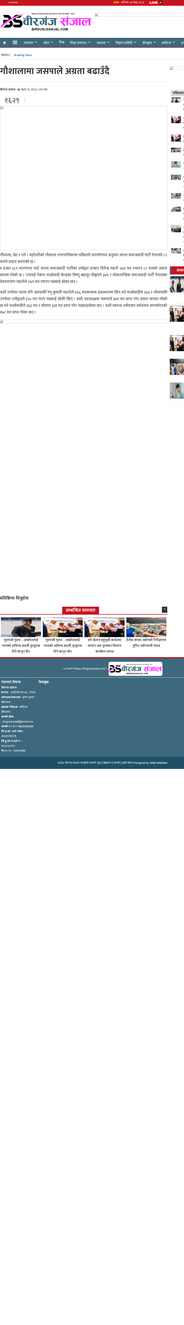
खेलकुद (147, 43)
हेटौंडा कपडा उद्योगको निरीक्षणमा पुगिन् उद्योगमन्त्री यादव (146, 643)
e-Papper (13, 3)
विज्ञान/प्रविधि (124, 43)
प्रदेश (46, 43)
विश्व (61, 42)
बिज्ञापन (107, 762)
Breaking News (23, 55)
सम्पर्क (116, 762)
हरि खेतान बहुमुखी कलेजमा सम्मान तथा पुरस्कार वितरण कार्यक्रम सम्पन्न (104, 645)
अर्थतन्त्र (166, 43)
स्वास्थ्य (101, 43)
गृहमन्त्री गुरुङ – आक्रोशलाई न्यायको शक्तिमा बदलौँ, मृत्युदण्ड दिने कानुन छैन (21, 645)
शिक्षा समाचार (78, 43)
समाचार (28, 43)
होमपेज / (5, 55)
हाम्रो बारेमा (127, 762)
